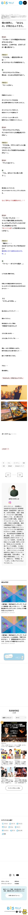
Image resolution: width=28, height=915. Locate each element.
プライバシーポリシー (6, 883)
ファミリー (6, 830)
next (20, 474)
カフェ (11, 827)
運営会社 (17, 881)
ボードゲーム (16, 463)
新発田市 (10, 466)
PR (3, 463)
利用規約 (17, 883)
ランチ (5, 827)
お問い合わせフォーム (14, 895)
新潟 (4, 466)
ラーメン (20, 823)
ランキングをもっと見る (14, 788)
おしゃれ (20, 830)
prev (8, 474)
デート (13, 830)
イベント (6, 823)
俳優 (24, 463)
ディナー (18, 827)
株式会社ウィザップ (19, 466)
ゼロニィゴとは (5, 881)
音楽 (5, 833)
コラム (9, 463)
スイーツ (13, 823)
